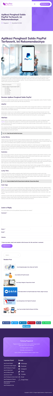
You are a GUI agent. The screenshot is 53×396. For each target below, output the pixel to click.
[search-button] (18, 255)
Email (3, 232)
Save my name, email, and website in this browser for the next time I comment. (22, 242)
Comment (4, 213)
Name (3, 229)
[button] (6, 322)
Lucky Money (9, 90)
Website (3, 237)
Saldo (2, 187)
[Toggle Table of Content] (17, 85)
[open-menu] (34, 4)
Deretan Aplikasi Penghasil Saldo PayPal (11, 86)
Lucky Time (8, 92)
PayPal (3, 121)
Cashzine (8, 91)
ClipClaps (8, 89)
